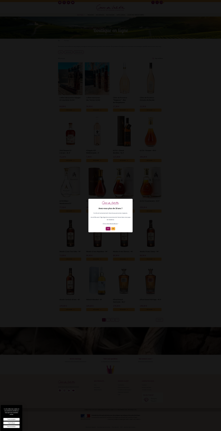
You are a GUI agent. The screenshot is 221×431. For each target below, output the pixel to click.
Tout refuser (11, 423)
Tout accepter (11, 419)
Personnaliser (11, 427)
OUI (113, 229)
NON (108, 229)
